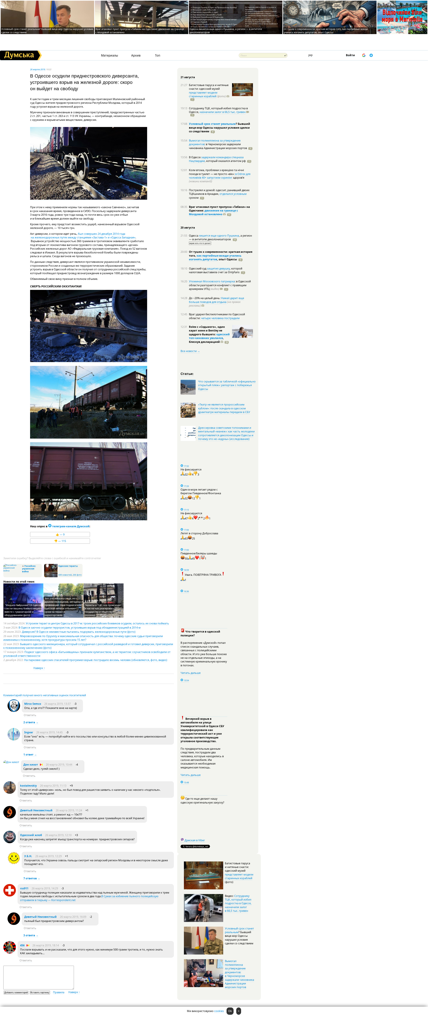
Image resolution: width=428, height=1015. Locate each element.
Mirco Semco (32, 704)
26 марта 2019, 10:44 (59, 764)
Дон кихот (30, 764)
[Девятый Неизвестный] (9, 817)
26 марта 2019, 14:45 (49, 732)
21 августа (188, 77)
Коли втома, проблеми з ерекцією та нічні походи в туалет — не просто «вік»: (216, 172)
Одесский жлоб (31, 835)
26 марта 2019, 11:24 (69, 810)
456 (22, 945)
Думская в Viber (195, 840)
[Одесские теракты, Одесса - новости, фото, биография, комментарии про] (51, 576)
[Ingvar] (14, 739)
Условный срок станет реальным (212, 124)
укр (310, 55)
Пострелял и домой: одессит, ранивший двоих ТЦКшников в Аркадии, (219, 192)
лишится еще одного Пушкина (219, 235)
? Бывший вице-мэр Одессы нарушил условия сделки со (219, 127)
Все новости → (190, 351)
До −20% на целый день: (205, 298)
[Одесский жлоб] (9, 842)
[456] (9, 952)
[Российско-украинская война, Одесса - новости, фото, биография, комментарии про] (12, 570)
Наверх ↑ (39, 668)
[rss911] (9, 895)
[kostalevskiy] (9, 793)
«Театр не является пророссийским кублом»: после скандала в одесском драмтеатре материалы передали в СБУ (224, 408)
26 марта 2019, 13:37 (57, 704)
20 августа (188, 227)
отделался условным (233, 194)
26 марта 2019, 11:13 (53, 785)
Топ (157, 55)
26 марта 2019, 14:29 (45, 888)
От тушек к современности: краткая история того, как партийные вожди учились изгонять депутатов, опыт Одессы (326, 30)
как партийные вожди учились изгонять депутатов (215, 257)
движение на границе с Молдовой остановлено (213, 212)
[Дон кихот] (11, 762)
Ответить (30, 715)
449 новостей (65, 574)
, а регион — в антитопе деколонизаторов (220, 237)
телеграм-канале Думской (70, 526)
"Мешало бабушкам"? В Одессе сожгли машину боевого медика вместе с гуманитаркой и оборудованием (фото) (23, 610)
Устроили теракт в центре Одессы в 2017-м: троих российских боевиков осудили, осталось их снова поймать (97, 623)
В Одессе (195, 157)
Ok (230, 1011)
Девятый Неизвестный (36, 810)
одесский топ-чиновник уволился (209, 336)
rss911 (24, 888)
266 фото (77, 574)
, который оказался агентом (225, 161)
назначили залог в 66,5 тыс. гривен (223, 112)
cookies (219, 1011)
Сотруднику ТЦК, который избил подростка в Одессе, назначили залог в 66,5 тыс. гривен (238, 903)
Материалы (109, 55)
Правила (58, 992)
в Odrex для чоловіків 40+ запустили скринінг (219, 175)
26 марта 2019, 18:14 (45, 945)
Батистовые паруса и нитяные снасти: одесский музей (209, 87)
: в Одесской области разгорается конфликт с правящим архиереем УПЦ (220, 285)
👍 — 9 (60, 534)
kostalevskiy (28, 785)
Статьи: (187, 373)
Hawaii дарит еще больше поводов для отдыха (216, 300)
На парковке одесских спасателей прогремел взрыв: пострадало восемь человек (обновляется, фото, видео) (95, 660)
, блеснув (206, 340)
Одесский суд (198, 268)
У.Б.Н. (28, 856)
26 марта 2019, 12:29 (48, 856)
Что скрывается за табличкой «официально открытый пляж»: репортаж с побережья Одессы (227, 385)
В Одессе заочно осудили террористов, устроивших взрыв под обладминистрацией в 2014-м (80, 627)
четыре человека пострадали (220, 318)
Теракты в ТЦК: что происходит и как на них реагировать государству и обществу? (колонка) (103, 610)
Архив (135, 55)
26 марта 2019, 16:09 (73, 917)
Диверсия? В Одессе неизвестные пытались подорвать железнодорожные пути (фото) (78, 632)
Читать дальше (191, 673)
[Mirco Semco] (14, 711)
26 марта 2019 (37, 69)
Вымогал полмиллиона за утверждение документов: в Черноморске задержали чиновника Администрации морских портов (239, 974)
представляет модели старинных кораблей (203, 94)
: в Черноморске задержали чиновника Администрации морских (218, 146)
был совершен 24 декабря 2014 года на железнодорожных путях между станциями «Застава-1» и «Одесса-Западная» (82, 235)
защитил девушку (218, 268)
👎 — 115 (60, 541)
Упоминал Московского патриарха (212, 281)
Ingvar (28, 732)
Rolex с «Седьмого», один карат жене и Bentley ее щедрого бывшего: (207, 330)
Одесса (194, 235)
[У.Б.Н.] (14, 863)
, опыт (227, 259)
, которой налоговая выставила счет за (215, 270)
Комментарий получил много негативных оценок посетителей (44, 695)
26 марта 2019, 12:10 (58, 835)
